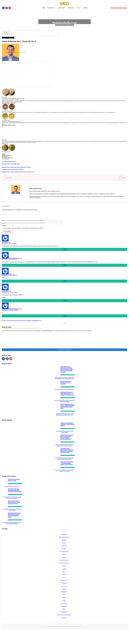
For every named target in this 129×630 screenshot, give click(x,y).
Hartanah (64, 588)
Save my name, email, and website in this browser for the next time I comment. (23, 228)
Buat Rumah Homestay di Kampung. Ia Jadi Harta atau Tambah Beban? (14, 515)
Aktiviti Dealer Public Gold (64, 537)
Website (4, 225)
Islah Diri (64, 597)
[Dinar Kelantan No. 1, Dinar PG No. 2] (27, 86)
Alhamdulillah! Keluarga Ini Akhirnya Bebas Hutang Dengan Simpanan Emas (67, 450)
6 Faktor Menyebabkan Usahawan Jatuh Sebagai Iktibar (67, 424)
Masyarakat (64, 617)
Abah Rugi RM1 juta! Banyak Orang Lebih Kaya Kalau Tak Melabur (15, 490)
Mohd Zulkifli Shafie (11, 52)
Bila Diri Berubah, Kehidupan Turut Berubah (65, 382)
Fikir (64, 577)
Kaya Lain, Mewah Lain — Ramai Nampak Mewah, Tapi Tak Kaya (67, 463)
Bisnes (64, 554)
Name (23, 220)
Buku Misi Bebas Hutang (64, 560)
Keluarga (64, 608)
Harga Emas (64, 586)
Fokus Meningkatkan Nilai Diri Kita (14, 479)
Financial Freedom (64, 580)
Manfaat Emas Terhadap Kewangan (64, 614)
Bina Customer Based (64, 551)
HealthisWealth (64, 591)
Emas (3, 37)
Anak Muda (64, 539)
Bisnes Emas (64, 557)
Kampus (64, 600)
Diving (64, 571)
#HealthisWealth (64, 534)
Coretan (64, 568)
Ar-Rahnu (64, 542)
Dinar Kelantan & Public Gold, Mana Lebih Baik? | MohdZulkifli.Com (24, 320)
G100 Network (64, 583)
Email (23, 223)
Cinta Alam (64, 565)
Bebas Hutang (64, 548)
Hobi (64, 594)
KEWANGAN (64, 611)
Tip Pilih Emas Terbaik (9, 37)
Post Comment (7, 231)
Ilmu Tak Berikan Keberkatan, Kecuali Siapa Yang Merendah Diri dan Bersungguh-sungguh (66, 369)
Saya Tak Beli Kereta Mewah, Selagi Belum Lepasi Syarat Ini (14, 502)
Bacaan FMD (64, 545)
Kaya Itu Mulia (64, 603)
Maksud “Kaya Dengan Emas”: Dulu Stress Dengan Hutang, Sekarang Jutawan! (66, 437)
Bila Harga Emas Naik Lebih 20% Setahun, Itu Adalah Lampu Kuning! (67, 393)
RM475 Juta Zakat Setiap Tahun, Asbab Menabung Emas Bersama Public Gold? (67, 406)
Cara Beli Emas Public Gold (64, 562)
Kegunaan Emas (64, 606)
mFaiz (10, 274)
